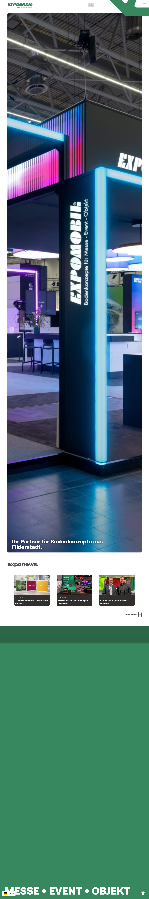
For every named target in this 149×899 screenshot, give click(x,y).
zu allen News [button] (131, 614)
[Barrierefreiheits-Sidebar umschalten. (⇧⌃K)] (143, 893)
